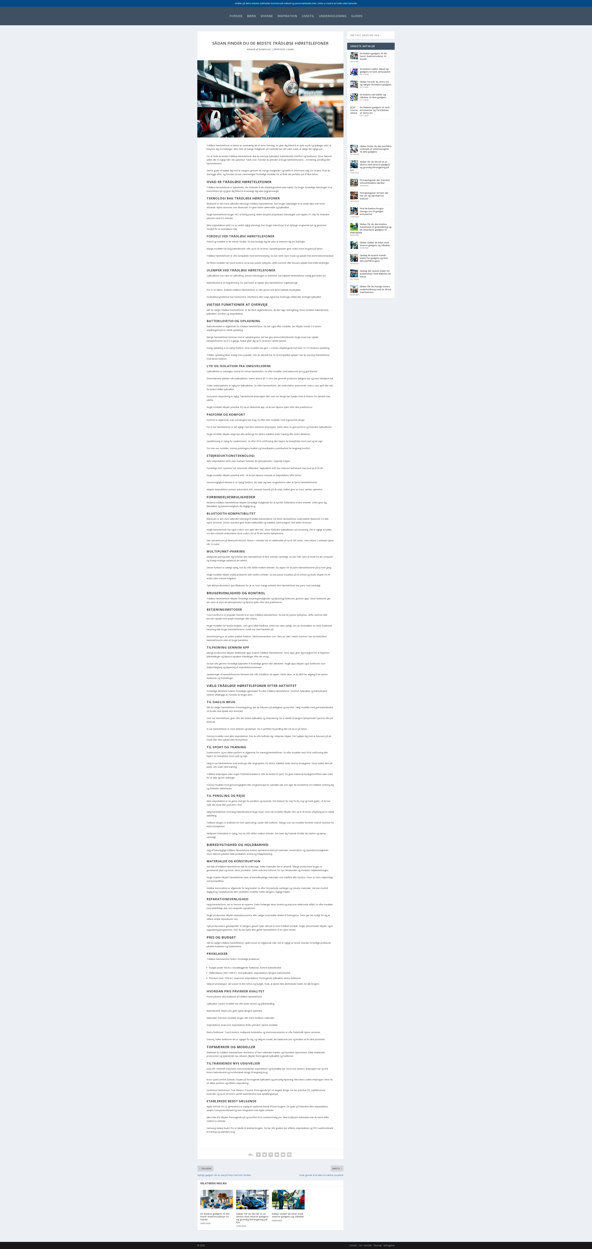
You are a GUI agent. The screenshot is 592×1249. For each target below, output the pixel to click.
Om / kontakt (365, 1245)
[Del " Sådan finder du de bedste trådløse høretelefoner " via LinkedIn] (277, 1155)
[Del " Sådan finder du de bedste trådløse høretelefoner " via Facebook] (258, 1155)
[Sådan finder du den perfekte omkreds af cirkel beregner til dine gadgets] (354, 149)
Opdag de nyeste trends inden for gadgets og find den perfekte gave (374, 258)
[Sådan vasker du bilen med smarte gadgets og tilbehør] (288, 1199)
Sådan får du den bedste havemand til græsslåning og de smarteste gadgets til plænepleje (370, 228)
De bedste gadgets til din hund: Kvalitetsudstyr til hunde (215, 1216)
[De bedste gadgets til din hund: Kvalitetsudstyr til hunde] (216, 1199)
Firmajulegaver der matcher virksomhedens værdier (375, 181)
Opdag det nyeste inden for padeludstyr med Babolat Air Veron (375, 273)
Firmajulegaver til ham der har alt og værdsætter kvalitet (374, 195)
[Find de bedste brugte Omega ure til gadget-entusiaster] (354, 211)
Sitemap (378, 1245)
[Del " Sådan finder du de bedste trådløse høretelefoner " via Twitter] (264, 1155)
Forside (236, 16)
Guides (356, 16)
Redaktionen (265, 49)
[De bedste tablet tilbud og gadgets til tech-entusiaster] (354, 72)
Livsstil (308, 16)
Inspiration (287, 16)
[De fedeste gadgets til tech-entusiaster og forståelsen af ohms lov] (354, 124)
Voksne (267, 16)
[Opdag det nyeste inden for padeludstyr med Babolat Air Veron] (354, 274)
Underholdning (333, 16)
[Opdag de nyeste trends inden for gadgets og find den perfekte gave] (354, 258)
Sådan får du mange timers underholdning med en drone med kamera (375, 289)
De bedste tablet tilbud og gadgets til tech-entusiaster (375, 70)
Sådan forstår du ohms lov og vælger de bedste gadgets (375, 83)
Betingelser (389, 1245)
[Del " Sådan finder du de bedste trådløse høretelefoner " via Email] (283, 1155)
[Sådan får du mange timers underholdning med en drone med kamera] (354, 289)
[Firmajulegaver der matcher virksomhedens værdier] (354, 183)
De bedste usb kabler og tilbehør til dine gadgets (373, 96)
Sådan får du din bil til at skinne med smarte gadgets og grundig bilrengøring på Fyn (252, 1218)
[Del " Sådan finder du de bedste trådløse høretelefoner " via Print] (289, 1155)
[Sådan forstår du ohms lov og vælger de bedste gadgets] (354, 84)
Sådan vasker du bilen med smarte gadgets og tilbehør (288, 1215)
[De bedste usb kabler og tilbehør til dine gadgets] (354, 97)
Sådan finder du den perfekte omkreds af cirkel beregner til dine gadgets (376, 149)
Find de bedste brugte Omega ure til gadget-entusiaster (372, 211)
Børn (251, 16)
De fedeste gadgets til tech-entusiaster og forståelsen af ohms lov (375, 110)
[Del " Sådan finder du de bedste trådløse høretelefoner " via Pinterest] (271, 1155)
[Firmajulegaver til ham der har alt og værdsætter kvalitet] (354, 196)
